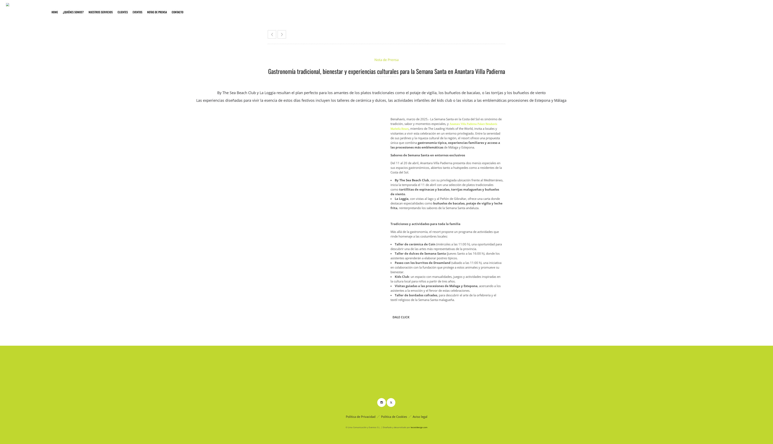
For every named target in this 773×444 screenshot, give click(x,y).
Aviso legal (420, 417)
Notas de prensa (157, 12)
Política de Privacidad (360, 417)
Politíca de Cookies (394, 417)
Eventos (137, 12)
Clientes (123, 12)
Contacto (177, 12)
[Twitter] (390, 402)
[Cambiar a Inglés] (283, 12)
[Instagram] (381, 402)
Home (55, 12)
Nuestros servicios (101, 12)
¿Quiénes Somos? (73, 12)
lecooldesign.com (419, 427)
